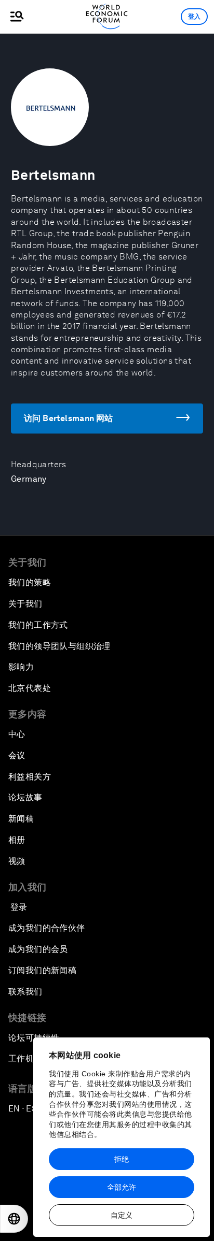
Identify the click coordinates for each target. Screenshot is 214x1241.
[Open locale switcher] (14, 1218)
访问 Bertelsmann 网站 (68, 418)
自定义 (121, 1215)
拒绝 (121, 1159)
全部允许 (121, 1187)
